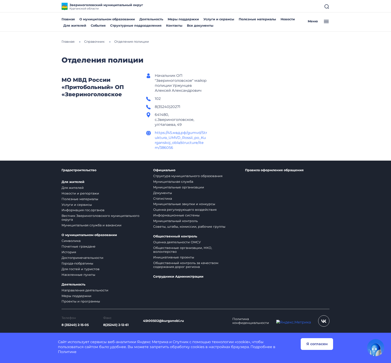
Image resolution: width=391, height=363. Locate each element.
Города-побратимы (77, 263)
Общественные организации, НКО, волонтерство (182, 250)
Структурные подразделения (136, 25)
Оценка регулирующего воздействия (185, 210)
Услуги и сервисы (218, 19)
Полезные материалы (257, 19)
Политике (67, 352)
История (69, 252)
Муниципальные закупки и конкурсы (184, 204)
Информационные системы (176, 215)
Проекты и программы (81, 301)
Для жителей (74, 25)
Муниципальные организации (178, 187)
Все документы (200, 25)
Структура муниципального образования (187, 176)
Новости (288, 19)
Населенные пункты (78, 275)
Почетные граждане (78, 246)
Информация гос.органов (83, 210)
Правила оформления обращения (274, 170)
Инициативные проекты (173, 257)
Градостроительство (79, 170)
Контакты (174, 25)
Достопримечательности (82, 258)
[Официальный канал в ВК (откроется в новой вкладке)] (323, 321)
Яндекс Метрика (152, 342)
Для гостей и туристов (81, 269)
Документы (162, 193)
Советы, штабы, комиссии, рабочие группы (189, 227)
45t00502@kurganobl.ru (163, 321)
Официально (164, 170)
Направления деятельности (85, 290)
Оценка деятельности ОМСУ (177, 242)
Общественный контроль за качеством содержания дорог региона (185, 265)
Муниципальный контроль (175, 221)
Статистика (162, 199)
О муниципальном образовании (107, 19)
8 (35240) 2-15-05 (75, 325)
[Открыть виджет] (375, 347)
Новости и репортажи (80, 193)
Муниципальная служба (173, 182)
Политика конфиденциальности (250, 321)
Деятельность (151, 19)
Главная (68, 19)
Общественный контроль (175, 236)
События (98, 25)
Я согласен (317, 344)
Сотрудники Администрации (178, 277)
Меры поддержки (183, 19)
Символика (71, 241)
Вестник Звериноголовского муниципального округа (100, 218)
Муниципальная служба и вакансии (92, 225)
